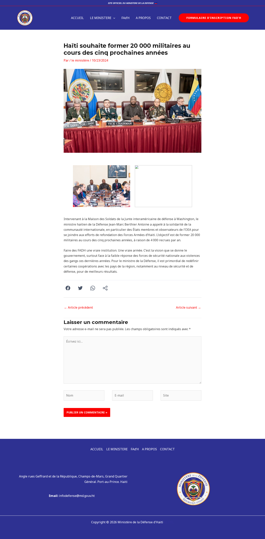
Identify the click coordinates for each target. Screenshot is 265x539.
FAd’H (125, 18)
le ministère (80, 60)
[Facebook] (68, 288)
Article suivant (188, 307)
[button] (113, 18)
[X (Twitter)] (80, 288)
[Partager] (105, 288)
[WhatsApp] (92, 288)
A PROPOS (143, 18)
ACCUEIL (77, 18)
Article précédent (78, 307)
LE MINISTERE (100, 18)
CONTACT (164, 18)
